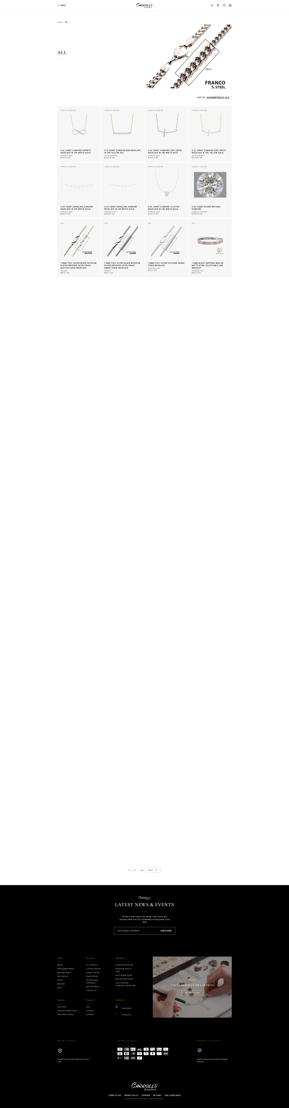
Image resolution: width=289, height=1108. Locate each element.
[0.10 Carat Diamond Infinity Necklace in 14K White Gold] (78, 134)
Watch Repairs (92, 986)
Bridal (60, 965)
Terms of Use (114, 1095)
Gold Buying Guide (123, 975)
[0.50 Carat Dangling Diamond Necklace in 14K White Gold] (122, 190)
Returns (157, 1095)
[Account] (218, 5)
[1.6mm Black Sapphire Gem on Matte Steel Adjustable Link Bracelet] (210, 248)
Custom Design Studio (67, 1011)
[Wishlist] (224, 5)
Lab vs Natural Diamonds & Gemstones (125, 984)
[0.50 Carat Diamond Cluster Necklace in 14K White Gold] (166, 190)
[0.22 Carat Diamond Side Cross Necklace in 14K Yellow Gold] (210, 134)
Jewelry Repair (93, 972)
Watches (61, 984)
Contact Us (91, 990)
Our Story (61, 1007)
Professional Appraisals (92, 981)
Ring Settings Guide (124, 979)
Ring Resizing (92, 976)
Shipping (90, 1014)
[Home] (144, 5)
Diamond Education (124, 965)
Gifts (59, 988)
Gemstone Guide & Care (123, 970)
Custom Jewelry (93, 969)
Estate (60, 980)
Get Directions (192, 993)
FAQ (87, 1007)
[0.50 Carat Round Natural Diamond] (210, 190)
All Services (91, 965)
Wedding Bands (64, 972)
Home (59, 22)
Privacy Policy (131, 1095)
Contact (90, 1011)
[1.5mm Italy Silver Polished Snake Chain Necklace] (166, 248)
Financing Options (65, 1014)
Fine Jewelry (62, 976)
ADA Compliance (173, 1095)
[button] (212, 5)
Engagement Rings (65, 969)
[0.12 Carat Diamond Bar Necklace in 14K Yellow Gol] (122, 134)
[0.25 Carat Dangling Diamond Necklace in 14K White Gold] (78, 190)
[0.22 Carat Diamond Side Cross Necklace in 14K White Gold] (166, 134)
